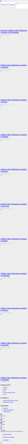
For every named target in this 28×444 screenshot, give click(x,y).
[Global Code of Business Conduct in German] (11, 201)
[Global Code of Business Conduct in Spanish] (11, 339)
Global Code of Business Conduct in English (14, 135)
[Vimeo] (1, 426)
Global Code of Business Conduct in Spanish (14, 344)
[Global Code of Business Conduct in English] (11, 131)
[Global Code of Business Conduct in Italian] (11, 235)
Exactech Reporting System (9, 392)
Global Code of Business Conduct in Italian (14, 240)
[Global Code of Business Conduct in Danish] (11, 62)
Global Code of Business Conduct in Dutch (14, 101)
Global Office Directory (8, 409)
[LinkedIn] (1, 420)
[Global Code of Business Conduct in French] (11, 166)
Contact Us (5, 408)
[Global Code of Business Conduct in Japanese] (11, 270)
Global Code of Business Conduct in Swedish (14, 378)
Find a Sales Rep (7, 411)
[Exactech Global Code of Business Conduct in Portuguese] (11, 27)
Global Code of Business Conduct (10, 400)
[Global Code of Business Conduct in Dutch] (11, 96)
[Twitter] (1, 417)
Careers (5, 389)
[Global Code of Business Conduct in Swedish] (11, 374)
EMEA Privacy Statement (8, 437)
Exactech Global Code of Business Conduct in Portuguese (14, 31)
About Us (5, 387)
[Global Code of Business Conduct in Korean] (11, 305)
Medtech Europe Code (8, 402)
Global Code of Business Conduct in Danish (14, 66)
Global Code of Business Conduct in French (14, 170)
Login (4, 394)
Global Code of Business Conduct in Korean (14, 309)
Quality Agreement (7, 434)
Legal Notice (6, 440)
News (4, 390)
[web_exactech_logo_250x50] (7, 4)
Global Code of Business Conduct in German (14, 205)
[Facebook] (1, 414)
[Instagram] (1, 428)
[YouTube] (1, 423)
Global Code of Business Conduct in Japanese (14, 274)
